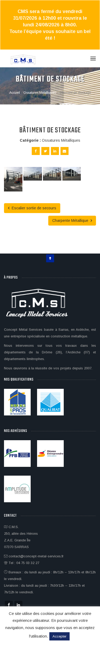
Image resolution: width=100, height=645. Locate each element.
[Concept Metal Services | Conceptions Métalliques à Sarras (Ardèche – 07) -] (23, 60)
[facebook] (36, 151)
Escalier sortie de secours (33, 208)
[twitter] (45, 151)
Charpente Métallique (70, 220)
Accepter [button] (59, 636)
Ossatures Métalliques (61, 140)
